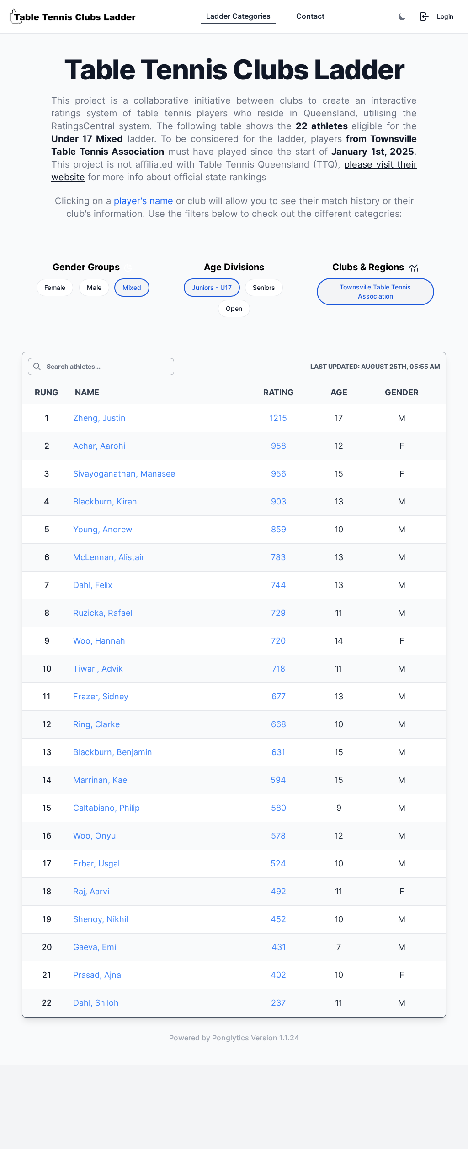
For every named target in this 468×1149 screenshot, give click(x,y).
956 (278, 473)
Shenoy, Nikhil (100, 919)
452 (278, 919)
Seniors (264, 287)
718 (278, 668)
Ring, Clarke (96, 724)
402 (278, 975)
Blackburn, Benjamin (112, 752)
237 (278, 1002)
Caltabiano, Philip (106, 808)
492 (278, 891)
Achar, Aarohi (99, 446)
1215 (278, 418)
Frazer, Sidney (100, 696)
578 (278, 835)
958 (278, 446)
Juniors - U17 (212, 287)
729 (278, 613)
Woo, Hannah (99, 640)
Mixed (131, 287)
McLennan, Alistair (108, 557)
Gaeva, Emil (95, 947)
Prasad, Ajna (97, 975)
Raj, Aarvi (91, 891)
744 (278, 585)
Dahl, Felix (92, 585)
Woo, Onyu (94, 835)
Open (234, 308)
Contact (310, 16)
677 (278, 696)
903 (278, 501)
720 (278, 640)
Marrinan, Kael (101, 780)
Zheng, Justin (99, 418)
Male (94, 287)
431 (278, 947)
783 (278, 557)
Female (54, 287)
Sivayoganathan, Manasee (124, 473)
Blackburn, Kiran (105, 501)
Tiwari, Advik (98, 668)
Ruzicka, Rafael (102, 613)
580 (278, 808)
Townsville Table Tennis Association (375, 291)
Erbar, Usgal (96, 863)
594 (278, 780)
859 (278, 529)
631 (278, 752)
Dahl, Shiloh (96, 1002)
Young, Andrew (103, 529)
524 (278, 863)
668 (278, 724)
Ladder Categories (238, 16)
